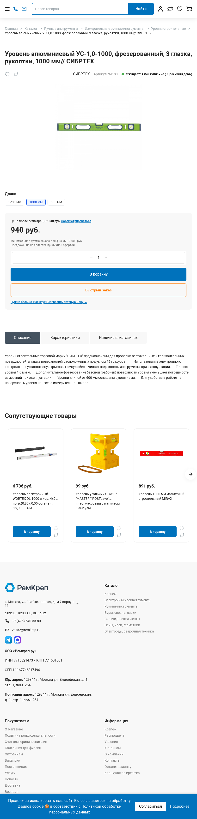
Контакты (112, 760)
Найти (141, 8)
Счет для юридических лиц (26, 742)
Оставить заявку (118, 767)
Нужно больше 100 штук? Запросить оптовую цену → (49, 302)
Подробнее (179, 806)
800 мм (56, 202)
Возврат (11, 792)
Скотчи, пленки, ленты (122, 619)
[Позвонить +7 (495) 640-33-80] (15, 9)
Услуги (10, 773)
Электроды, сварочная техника (129, 631)
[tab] (22, 338)
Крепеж (111, 594)
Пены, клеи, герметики (122, 625)
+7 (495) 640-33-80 (26, 621)
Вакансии (12, 760)
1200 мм (14, 202)
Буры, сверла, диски (120, 612)
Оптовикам (14, 754)
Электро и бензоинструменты (128, 600)
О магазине (14, 729)
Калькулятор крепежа (122, 773)
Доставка (12, 785)
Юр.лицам (113, 748)
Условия (111, 742)
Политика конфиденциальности (30, 735)
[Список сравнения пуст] (170, 9)
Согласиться (150, 806)
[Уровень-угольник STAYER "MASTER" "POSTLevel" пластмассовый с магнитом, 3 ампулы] (98, 453)
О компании (114, 754)
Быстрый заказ (98, 290)
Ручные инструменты (121, 606)
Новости (11, 779)
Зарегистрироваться (76, 221)
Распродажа (114, 735)
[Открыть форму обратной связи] (24, 9)
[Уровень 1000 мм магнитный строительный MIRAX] (161, 453)
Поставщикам (16, 767)
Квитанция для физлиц (23, 748)
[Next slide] (190, 474)
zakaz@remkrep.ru (26, 630)
